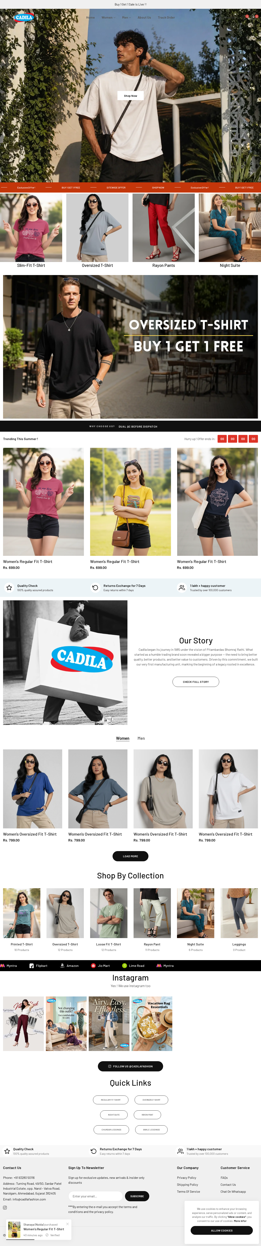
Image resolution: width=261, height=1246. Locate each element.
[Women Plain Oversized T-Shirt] (65, 913)
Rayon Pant (152, 944)
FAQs (224, 1177)
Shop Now (130, 95)
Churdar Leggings (111, 1129)
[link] (62, 187)
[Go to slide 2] (130, 176)
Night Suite (195, 944)
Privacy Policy (186, 1177)
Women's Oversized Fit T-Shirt (30, 833)
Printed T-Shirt (22, 944)
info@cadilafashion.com (24, 1199)
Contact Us (228, 1184)
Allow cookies (222, 1230)
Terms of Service (188, 1191)
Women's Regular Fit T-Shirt (27, 561)
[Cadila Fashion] (26, 17)
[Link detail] (130, 347)
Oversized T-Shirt (65, 944)
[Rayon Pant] (152, 913)
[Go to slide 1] (125, 176)
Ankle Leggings (151, 1129)
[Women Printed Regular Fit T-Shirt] (21, 913)
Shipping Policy (187, 1184)
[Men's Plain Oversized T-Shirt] (108, 913)
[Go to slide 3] (135, 176)
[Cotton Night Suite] (195, 913)
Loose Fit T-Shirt (108, 944)
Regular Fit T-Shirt (111, 1100)
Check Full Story (196, 681)
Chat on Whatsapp (233, 1191)
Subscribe (137, 1196)
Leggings (239, 944)
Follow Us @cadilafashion (133, 1066)
